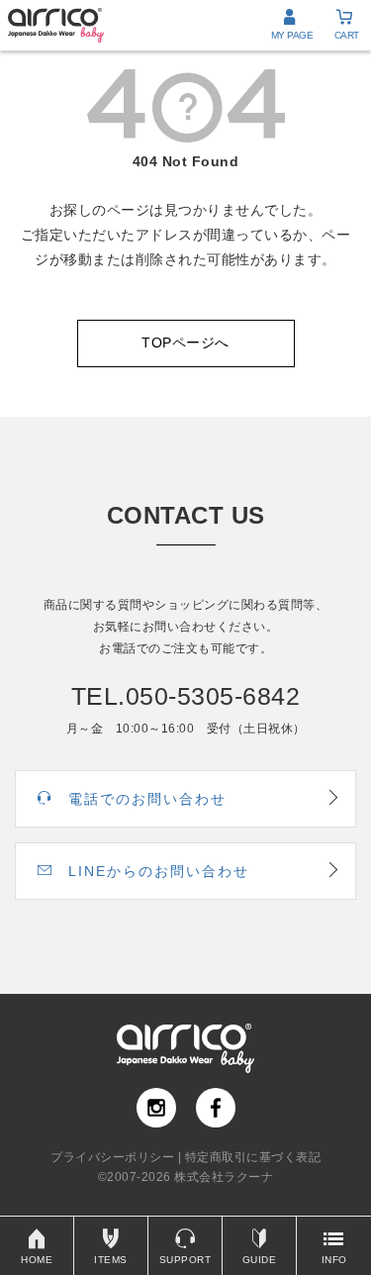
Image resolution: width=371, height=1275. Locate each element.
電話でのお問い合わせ (147, 799)
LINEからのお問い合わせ (158, 871)
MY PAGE (292, 35)
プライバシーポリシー (112, 1157)
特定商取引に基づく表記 (253, 1157)
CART (346, 35)
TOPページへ (185, 342)
